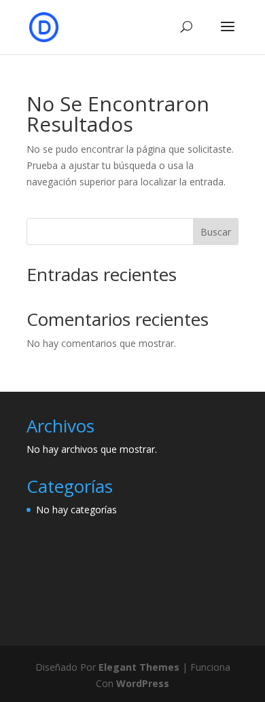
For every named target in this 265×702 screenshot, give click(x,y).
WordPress (142, 683)
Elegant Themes (139, 667)
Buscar (215, 231)
